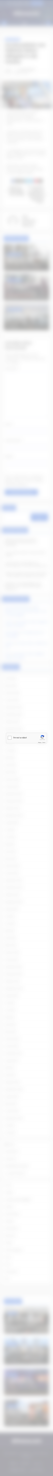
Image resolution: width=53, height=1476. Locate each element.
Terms (43, 742)
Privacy (39, 742)
